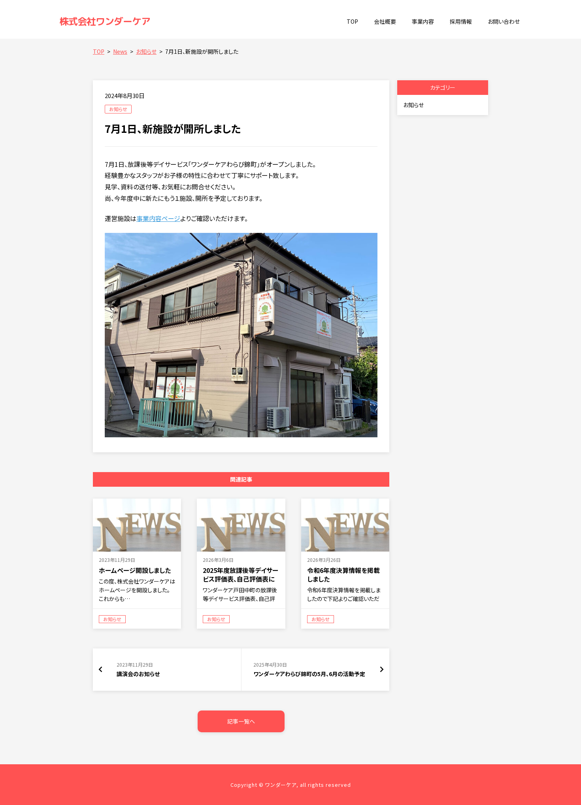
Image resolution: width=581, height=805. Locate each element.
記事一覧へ (241, 721)
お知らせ (118, 109)
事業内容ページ (158, 218)
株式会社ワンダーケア (104, 21)
